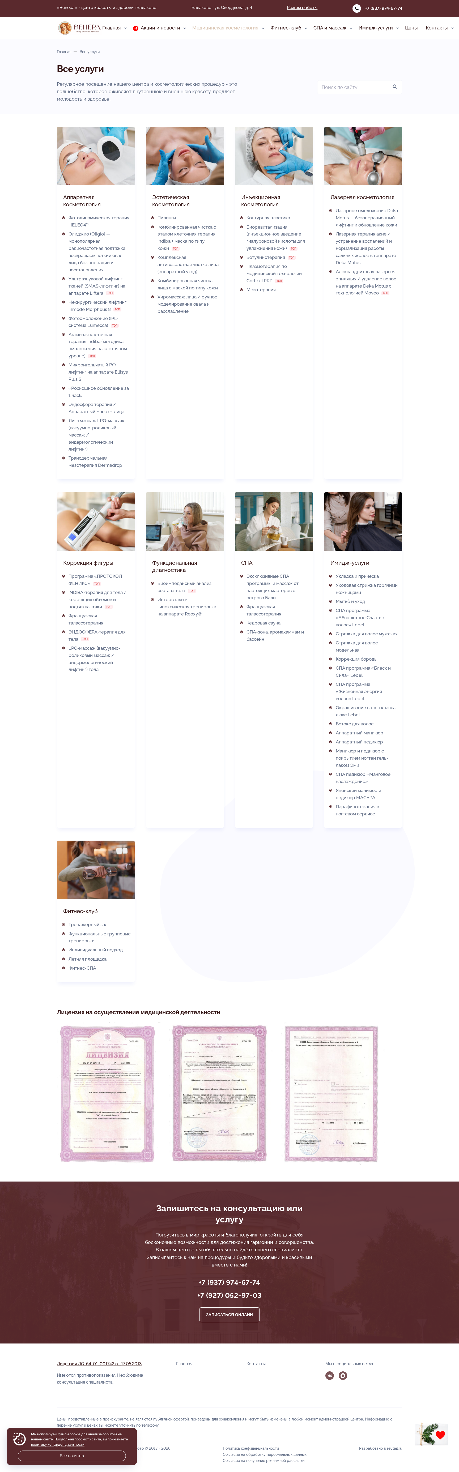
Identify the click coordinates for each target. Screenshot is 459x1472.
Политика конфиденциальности (251, 1448)
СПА (246, 562)
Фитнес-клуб (80, 911)
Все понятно (72, 1455)
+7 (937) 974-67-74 (383, 8)
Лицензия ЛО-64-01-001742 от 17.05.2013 (99, 1363)
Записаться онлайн (229, 1314)
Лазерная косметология (362, 197)
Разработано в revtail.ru (380, 1448)
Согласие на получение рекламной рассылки (263, 1460)
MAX (343, 1375)
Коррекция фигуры (88, 562)
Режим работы (302, 7)
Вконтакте (329, 1375)
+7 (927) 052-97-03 (229, 1295)
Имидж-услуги (350, 562)
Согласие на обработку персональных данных (265, 1454)
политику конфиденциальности (57, 1445)
